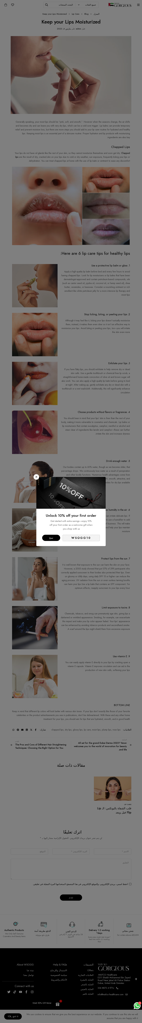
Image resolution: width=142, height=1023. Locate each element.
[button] (36, 477)
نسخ (51, 537)
